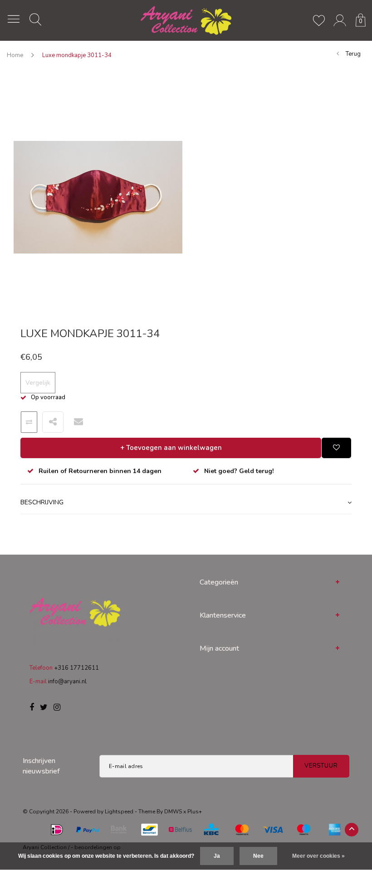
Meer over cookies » (318, 856)
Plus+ (194, 811)
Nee (258, 856)
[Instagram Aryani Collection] (57, 708)
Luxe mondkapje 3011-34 (77, 55)
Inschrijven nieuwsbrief (41, 766)
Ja (217, 856)
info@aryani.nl (67, 681)
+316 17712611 (76, 668)
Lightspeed (119, 811)
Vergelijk (37, 382)
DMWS (173, 811)
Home (15, 55)
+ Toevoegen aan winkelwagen (171, 447)
